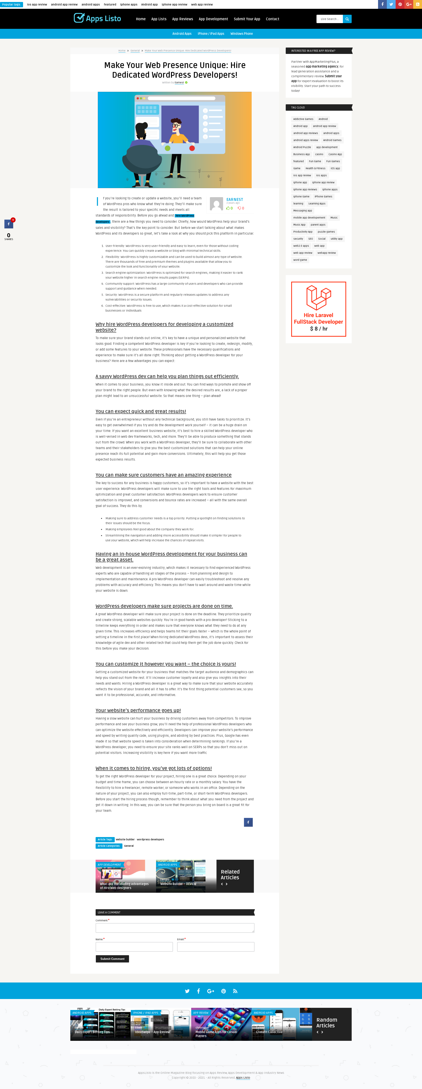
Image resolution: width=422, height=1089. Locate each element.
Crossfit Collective (269, 1032)
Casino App (335, 154)
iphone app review (174, 4)
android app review (64, 4)
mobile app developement (309, 217)
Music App (299, 224)
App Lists (159, 19)
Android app (149, 4)
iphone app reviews (305, 189)
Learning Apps (317, 203)
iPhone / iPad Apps (211, 34)
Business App (301, 154)
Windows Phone (242, 34)
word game (300, 260)
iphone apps (128, 4)
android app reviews (305, 133)
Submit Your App (247, 19)
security (298, 239)
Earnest (179, 82)
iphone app (300, 182)
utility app (337, 239)
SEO (310, 239)
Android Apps (182, 34)
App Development (213, 19)
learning (298, 203)
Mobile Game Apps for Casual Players (216, 1034)
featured (110, 4)
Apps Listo (243, 1078)
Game (296, 168)
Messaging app (302, 210)
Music (334, 217)
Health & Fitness (316, 168)
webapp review (327, 253)
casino (319, 154)
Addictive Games (303, 119)
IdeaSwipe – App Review (152, 1032)
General (135, 50)
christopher (202, 1027)
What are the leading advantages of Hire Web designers (124, 886)
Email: (181, 939)
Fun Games (333, 161)
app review (200, 1013)
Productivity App (303, 231)
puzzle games (326, 231)
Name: (100, 939)
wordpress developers (150, 839)
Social (322, 239)
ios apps (321, 175)
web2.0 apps (301, 246)
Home (141, 19)
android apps (91, 4)
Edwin (138, 1027)
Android (323, 119)
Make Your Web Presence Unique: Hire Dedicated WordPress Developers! (188, 50)
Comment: (102, 920)
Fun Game (315, 161)
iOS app (335, 168)
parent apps (318, 224)
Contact (272, 19)
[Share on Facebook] (248, 825)
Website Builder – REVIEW (178, 884)
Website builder (125, 839)
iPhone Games (323, 196)
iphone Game (301, 196)
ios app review (37, 4)
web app (319, 246)
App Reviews (182, 19)
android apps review (305, 140)
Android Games (332, 140)
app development (327, 147)
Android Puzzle (302, 147)
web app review (202, 4)
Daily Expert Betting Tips (92, 1032)
